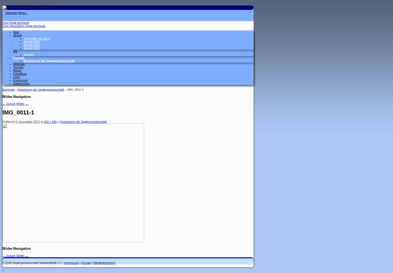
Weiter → (22, 103)
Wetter (17, 70)
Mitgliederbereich (104, 262)
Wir (15, 51)
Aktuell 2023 (32, 48)
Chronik (18, 57)
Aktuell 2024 (32, 45)
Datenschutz (21, 83)
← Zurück (9, 103)
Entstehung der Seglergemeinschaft (49, 61)
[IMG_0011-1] (73, 241)
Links (16, 77)
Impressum (20, 80)
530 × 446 (50, 121)
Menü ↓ (23, 12)
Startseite (11, 12)
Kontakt (29, 54)
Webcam (19, 64)
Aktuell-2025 (32, 41)
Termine (18, 67)
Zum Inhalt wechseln (15, 22)
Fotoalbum (20, 73)
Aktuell (17, 35)
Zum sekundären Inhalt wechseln (23, 26)
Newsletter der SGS (37, 38)
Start (16, 32)
